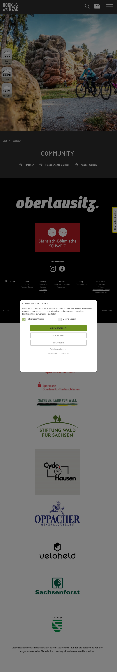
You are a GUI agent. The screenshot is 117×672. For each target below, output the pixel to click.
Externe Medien (69, 319)
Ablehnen (58, 335)
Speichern (58, 343)
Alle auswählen (58, 328)
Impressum (52, 354)
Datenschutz (64, 354)
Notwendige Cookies (35, 319)
